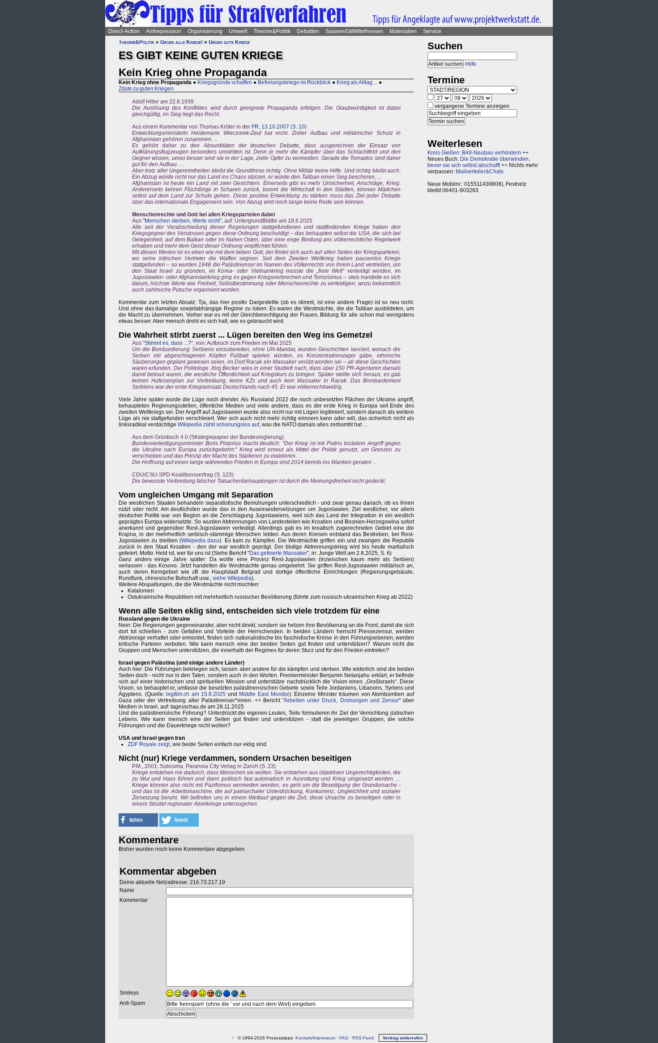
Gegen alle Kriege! (181, 42)
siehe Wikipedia (232, 578)
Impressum (324, 1037)
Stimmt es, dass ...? (168, 343)
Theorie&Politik (272, 31)
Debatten (308, 31)
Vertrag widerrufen (403, 1037)
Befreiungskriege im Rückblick (294, 82)
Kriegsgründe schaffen (224, 82)
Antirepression (163, 31)
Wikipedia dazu (200, 540)
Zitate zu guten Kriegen (146, 89)
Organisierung (205, 31)
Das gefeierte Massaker (278, 553)
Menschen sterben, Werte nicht (182, 221)
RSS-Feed (363, 1037)
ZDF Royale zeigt (149, 744)
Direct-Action (124, 31)
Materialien (403, 31)
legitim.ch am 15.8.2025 (196, 694)
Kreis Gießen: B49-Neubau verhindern (474, 153)
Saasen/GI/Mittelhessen (354, 31)
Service (432, 31)
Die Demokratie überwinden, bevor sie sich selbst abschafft (478, 162)
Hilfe (470, 64)
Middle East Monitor (264, 694)
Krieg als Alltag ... (357, 82)
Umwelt (238, 31)
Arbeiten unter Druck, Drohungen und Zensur (341, 700)
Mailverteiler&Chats (480, 171)
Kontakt (303, 1037)
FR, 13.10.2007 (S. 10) (279, 127)
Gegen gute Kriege (229, 42)
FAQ (343, 1037)
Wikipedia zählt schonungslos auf (218, 424)
